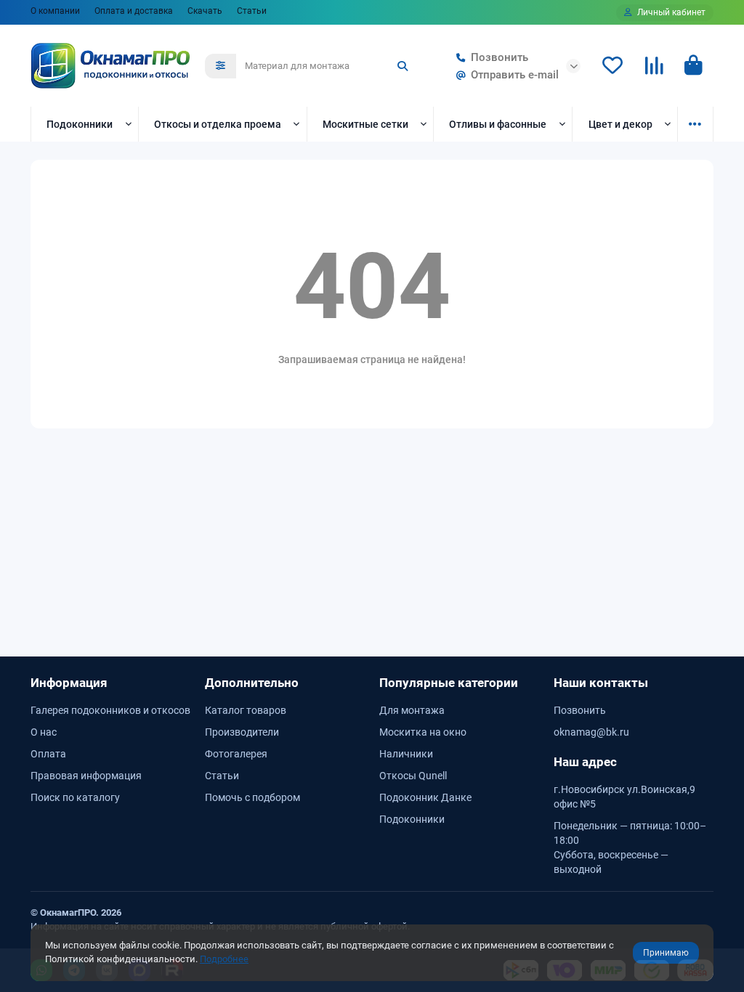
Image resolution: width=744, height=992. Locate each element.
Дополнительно (252, 682)
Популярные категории (448, 682)
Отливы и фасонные (497, 124)
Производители (242, 732)
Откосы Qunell (413, 775)
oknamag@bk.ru (591, 732)
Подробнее (224, 959)
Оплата (48, 754)
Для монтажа (412, 710)
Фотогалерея (236, 754)
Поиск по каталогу (75, 797)
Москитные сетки (365, 124)
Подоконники (79, 124)
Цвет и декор (620, 124)
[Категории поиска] (220, 66)
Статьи (252, 11)
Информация (69, 682)
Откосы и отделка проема (217, 124)
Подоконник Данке (425, 797)
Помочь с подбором (252, 797)
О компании (55, 11)
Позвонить (499, 57)
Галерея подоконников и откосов (110, 710)
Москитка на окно (422, 732)
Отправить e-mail (515, 74)
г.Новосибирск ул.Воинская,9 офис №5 (624, 797)
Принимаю (666, 953)
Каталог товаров (245, 710)
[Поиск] (402, 66)
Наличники (406, 754)
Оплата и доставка (133, 11)
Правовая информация (86, 775)
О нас (44, 732)
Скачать (204, 11)
